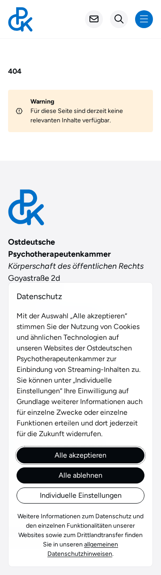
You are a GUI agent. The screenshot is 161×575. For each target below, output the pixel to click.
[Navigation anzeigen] (144, 19)
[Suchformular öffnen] (119, 19)
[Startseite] (20, 19)
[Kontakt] (94, 19)
